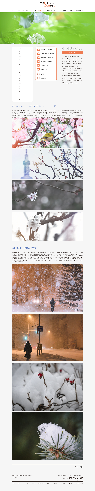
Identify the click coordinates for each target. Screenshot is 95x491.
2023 (21, 56)
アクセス (71, 10)
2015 (21, 78)
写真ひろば (41, 10)
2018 (21, 70)
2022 (21, 59)
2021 (21, 62)
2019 (21, 67)
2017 (21, 72)
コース (34, 10)
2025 (21, 51)
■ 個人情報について (15, 477)
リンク (56, 10)
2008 (21, 97)
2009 (21, 94)
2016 (21, 75)
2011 (20, 89)
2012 (21, 86)
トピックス (63, 10)
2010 (21, 91)
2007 (21, 99)
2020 (21, 64)
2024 (21, 54)
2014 (21, 80)
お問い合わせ (79, 10)
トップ (13, 10)
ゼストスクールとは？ (24, 10)
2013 (21, 83)
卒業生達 (49, 10)
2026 (21, 48)
